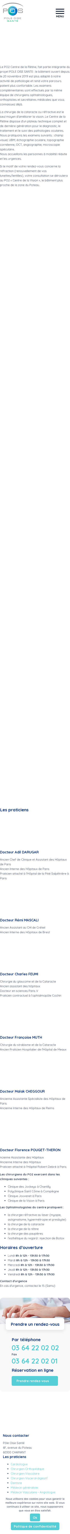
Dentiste (16, 1483)
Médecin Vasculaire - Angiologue (33, 1492)
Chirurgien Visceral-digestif (29, 1478)
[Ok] (65, 1514)
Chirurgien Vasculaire (25, 1473)
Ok (35, 1518)
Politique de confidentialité (35, 1526)
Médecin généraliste (24, 1487)
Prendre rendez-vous (33, 1381)
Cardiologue (19, 1464)
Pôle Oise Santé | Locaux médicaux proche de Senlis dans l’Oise (12, 12)
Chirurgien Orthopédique (27, 1469)
